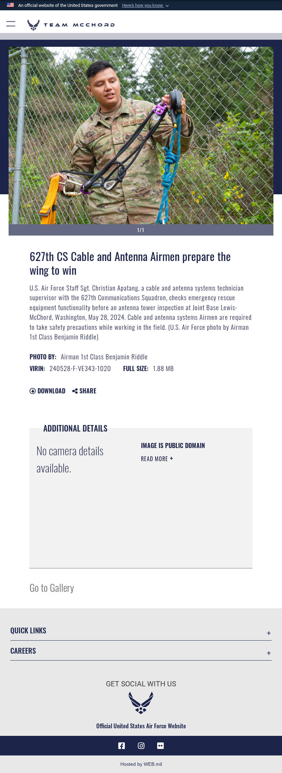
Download (50, 390)
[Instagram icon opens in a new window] (141, 746)
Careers (23, 650)
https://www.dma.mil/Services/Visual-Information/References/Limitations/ (183, 545)
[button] (146, 5)
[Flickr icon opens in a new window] (160, 746)
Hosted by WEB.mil (141, 764)
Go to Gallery (52, 587)
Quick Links (28, 630)
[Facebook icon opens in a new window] (122, 746)
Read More (155, 459)
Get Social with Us (141, 684)
